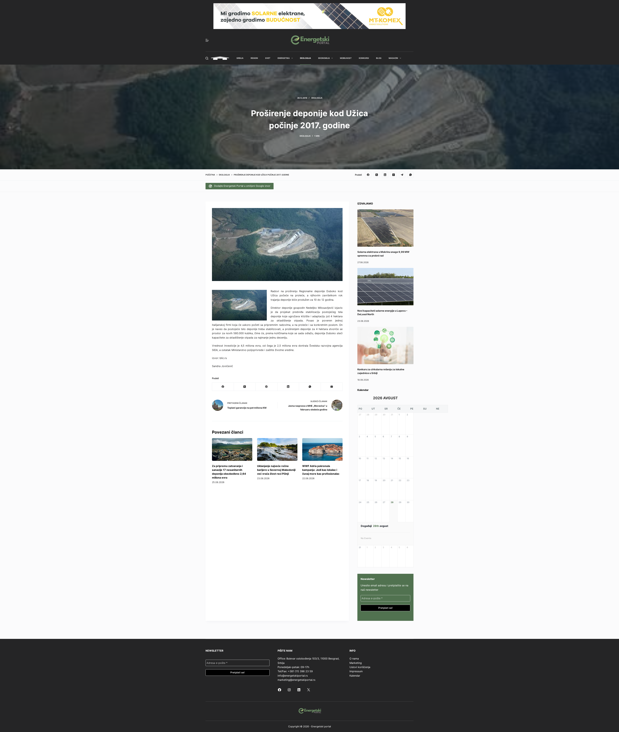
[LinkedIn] (385, 175)
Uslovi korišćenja (359, 667)
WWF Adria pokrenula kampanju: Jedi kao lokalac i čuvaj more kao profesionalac (320, 469)
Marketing (355, 662)
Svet (267, 58)
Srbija (239, 58)
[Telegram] (402, 175)
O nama (354, 658)
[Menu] (207, 40)
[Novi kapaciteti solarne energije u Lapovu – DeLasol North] (385, 286)
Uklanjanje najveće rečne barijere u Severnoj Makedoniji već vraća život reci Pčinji (276, 469)
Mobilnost (346, 58)
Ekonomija (324, 58)
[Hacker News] (394, 175)
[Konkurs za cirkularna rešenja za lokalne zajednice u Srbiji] (385, 345)
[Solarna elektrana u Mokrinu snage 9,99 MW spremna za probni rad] (385, 228)
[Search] (207, 58)
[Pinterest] (266, 387)
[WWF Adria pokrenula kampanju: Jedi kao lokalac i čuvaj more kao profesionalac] (322, 449)
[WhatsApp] (411, 175)
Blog (378, 58)
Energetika (284, 58)
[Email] (332, 387)
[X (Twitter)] (377, 175)
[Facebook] (368, 175)
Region (254, 58)
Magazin (393, 58)
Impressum (356, 671)
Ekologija (305, 58)
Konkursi (364, 58)
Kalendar (354, 675)
